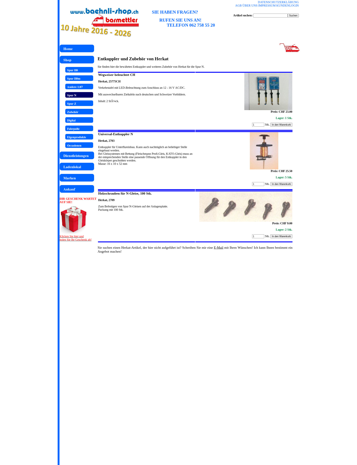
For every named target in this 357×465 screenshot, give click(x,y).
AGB (238, 5)
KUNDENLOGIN (287, 5)
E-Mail (218, 247)
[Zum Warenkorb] (289, 51)
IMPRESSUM (267, 5)
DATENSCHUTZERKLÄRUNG (278, 2)
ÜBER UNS (250, 5)
